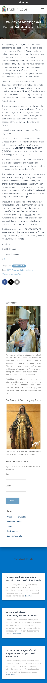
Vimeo (27, 3)
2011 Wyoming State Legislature (20, 270)
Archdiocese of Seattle (16, 517)
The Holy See (12, 531)
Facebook (20, 3)
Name (8, 474)
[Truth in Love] (15, 9)
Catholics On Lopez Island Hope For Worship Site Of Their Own (21, 653)
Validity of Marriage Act (12, 274)
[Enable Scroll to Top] (42, 678)
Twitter (23, 3)
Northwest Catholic (14, 522)
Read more (29, 596)
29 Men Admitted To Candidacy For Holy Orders (21, 614)
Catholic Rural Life (14, 536)
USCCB (10, 526)
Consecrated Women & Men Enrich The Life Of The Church (23, 579)
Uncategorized (19, 266)
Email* (8, 486)
